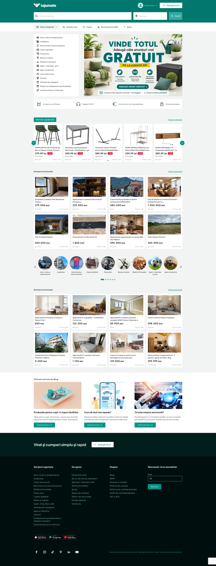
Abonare (155, 486)
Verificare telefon (80, 486)
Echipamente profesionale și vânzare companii (47, 519)
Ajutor (74, 489)
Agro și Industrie (41, 511)
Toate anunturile (175, 171)
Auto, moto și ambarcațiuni (46, 475)
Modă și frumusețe (42, 489)
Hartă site (76, 504)
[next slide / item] (180, 65)
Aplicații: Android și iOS (83, 482)
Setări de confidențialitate (122, 493)
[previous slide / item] (86, 65)
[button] (168, 92)
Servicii (37, 514)
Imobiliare (38, 478)
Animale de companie (44, 507)
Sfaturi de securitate (81, 496)
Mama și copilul (41, 500)
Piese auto (39, 493)
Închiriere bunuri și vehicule (47, 524)
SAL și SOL (115, 496)
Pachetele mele (79, 475)
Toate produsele (175, 120)
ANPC (112, 478)
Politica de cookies (119, 486)
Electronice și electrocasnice (48, 486)
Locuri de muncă (42, 482)
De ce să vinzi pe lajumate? (84, 478)
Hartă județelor (79, 500)
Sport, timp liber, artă (44, 504)
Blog (112, 475)
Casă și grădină (41, 496)
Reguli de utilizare (80, 493)
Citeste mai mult (43, 425)
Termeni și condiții (118, 482)
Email (150, 474)
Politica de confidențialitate (123, 489)
